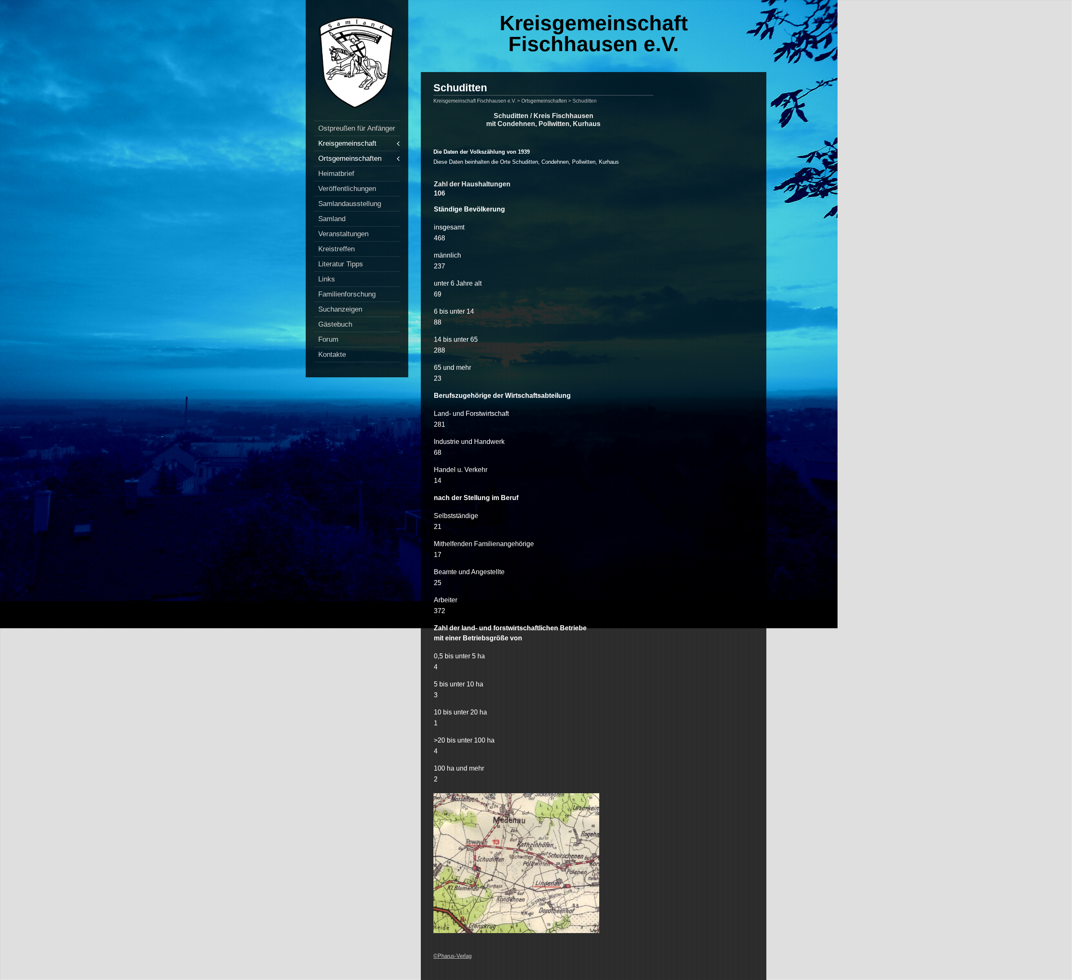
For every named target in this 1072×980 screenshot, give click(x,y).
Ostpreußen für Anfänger (356, 128)
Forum (328, 339)
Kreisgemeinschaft (347, 143)
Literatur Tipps (340, 264)
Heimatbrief (336, 174)
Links (326, 279)
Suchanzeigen (340, 309)
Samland (331, 219)
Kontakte (332, 354)
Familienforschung (347, 294)
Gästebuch (335, 324)
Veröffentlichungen (347, 189)
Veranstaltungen (343, 234)
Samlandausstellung (349, 204)
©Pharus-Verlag (452, 956)
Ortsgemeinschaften (349, 158)
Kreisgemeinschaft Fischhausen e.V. (594, 33)
